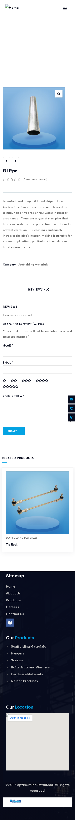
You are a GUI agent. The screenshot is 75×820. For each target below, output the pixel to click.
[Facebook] (10, 623)
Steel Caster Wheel (19, 544)
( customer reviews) (34, 179)
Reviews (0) (39, 289)
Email (8, 362)
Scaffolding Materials (33, 264)
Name (8, 345)
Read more (39, 527)
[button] (71, 512)
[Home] (12, 7)
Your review (13, 396)
